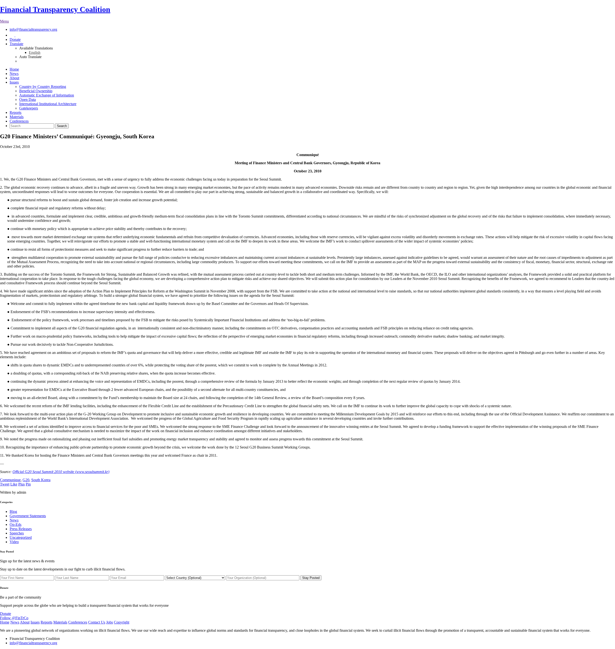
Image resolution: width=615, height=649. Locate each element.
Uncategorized (21, 537)
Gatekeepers (28, 108)
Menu (4, 21)
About (14, 78)
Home (14, 69)
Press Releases (21, 529)
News (14, 74)
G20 (26, 480)
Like (13, 484)
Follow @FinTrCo (14, 618)
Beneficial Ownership (35, 91)
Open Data (27, 99)
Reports (15, 112)
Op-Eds (15, 524)
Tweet (4, 484)
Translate (16, 44)
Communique (10, 480)
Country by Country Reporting (42, 87)
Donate (15, 39)
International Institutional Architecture (47, 104)
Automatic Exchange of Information (46, 95)
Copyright (121, 622)
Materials (17, 117)
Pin (28, 484)
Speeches (17, 533)
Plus (21, 484)
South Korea (40, 480)
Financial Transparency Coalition (55, 9)
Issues (14, 82)
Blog (13, 511)
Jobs (109, 622)
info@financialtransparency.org (33, 29)
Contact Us (96, 622)
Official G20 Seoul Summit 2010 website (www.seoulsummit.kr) (60, 472)
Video (14, 542)
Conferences (19, 121)
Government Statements (28, 516)
